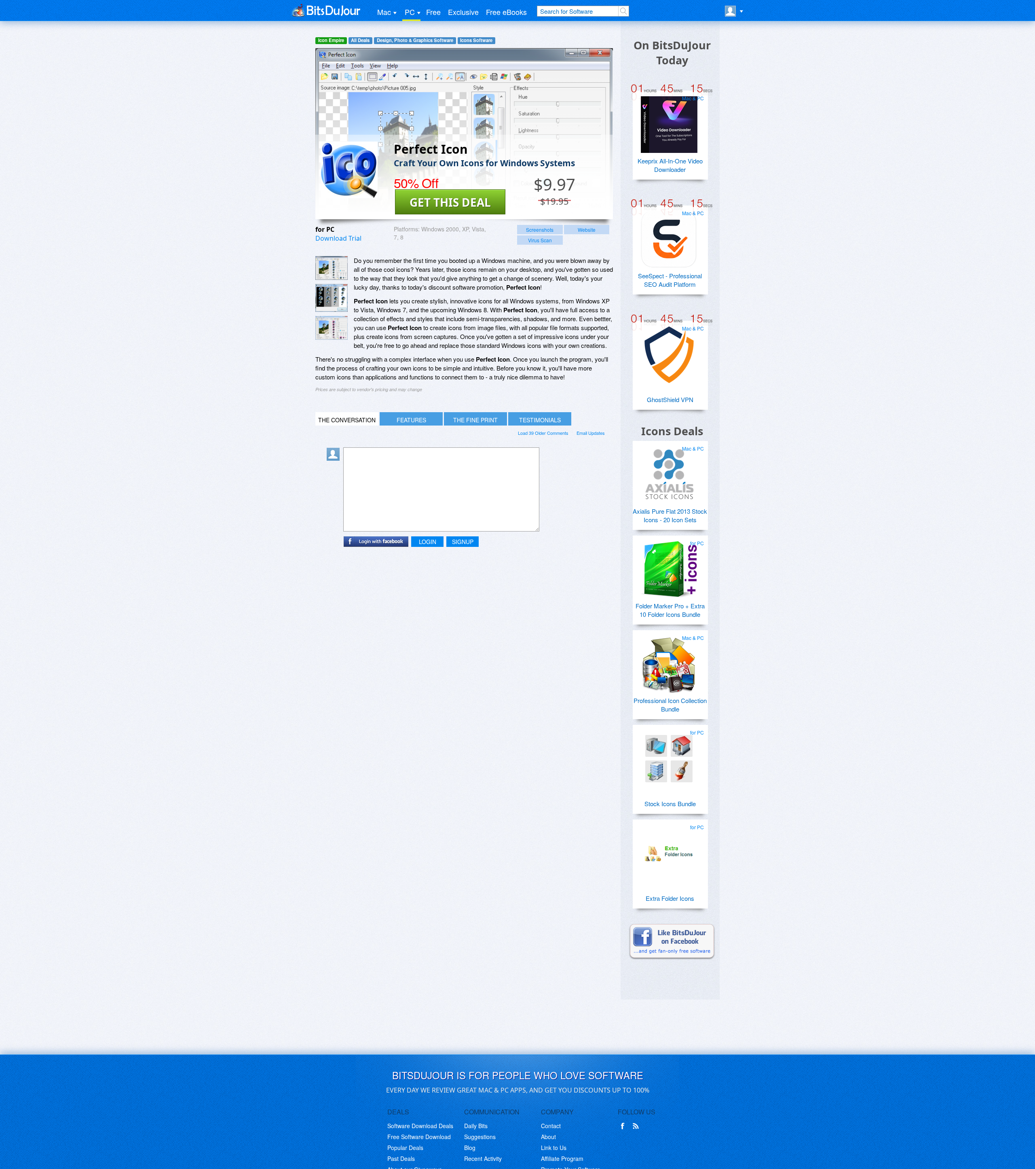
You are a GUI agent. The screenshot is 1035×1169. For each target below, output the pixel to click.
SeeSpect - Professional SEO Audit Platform (670, 279)
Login (427, 542)
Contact (551, 1126)
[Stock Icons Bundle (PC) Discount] (669, 756)
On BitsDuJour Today (672, 53)
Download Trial (338, 238)
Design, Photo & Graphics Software (415, 40)
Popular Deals (405, 1148)
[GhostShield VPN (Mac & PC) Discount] (669, 351)
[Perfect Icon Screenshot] (331, 268)
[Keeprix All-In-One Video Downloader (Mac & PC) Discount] (669, 121)
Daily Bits (476, 1126)
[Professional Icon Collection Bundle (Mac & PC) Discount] (669, 661)
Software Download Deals (420, 1126)
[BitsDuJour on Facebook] (624, 1126)
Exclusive (463, 11)
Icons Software (476, 40)
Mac (384, 11)
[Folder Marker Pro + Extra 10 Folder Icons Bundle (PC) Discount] (669, 566)
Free (433, 11)
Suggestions (480, 1137)
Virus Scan (540, 240)
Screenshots (539, 229)
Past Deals (401, 1158)
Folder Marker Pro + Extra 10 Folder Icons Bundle (670, 609)
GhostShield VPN (670, 399)
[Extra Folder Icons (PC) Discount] (669, 850)
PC (410, 11)
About (548, 1137)
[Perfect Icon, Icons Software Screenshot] (331, 328)
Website (587, 229)
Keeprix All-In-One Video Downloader (670, 165)
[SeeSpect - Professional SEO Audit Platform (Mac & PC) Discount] (669, 236)
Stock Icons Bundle (670, 803)
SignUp (462, 542)
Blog (469, 1148)
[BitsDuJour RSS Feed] (637, 1126)
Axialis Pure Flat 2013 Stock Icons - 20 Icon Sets (670, 515)
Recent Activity (483, 1158)
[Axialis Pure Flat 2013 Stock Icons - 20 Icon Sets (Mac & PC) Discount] (669, 472)
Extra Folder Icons (670, 898)
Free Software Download (419, 1137)
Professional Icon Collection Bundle (670, 704)
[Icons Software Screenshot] (331, 297)
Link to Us (553, 1148)
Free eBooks (506, 11)
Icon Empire (331, 40)
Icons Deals (672, 431)
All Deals (360, 40)
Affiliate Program (562, 1158)
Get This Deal (450, 202)
